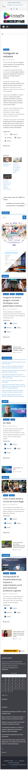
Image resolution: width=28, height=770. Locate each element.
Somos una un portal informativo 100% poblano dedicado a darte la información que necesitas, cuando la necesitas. (13, 663)
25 (17, 688)
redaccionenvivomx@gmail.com (10, 667)
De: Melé (7, 423)
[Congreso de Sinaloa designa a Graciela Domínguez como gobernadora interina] (14, 285)
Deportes (6, 495)
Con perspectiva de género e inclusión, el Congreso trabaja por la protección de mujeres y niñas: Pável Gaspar (14, 376)
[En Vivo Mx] (3, 27)
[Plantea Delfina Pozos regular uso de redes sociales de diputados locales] (7, 635)
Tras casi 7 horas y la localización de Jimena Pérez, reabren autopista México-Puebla (7, 184)
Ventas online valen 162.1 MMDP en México (14, 198)
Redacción (15, 309)
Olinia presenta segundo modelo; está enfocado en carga (18, 348)
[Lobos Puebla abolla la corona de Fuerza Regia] (14, 486)
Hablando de (6, 419)
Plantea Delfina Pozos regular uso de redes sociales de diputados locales (18, 634)
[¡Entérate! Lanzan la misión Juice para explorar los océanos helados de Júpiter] (17, 159)
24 (13, 688)
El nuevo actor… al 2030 (17, 468)
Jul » (7, 695)
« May (3, 695)
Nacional (12, 294)
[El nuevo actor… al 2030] (7, 469)
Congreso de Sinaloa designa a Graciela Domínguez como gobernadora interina (12, 301)
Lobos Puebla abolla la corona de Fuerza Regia (13, 500)
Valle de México (19, 294)
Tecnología (6, 49)
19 (21, 685)
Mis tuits (4, 752)
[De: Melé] (14, 410)
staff (13, 59)
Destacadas (6, 294)
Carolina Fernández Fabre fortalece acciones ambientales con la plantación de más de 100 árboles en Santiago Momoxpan (13, 386)
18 (17, 685)
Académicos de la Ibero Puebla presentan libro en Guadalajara (15, 205)
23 (10, 688)
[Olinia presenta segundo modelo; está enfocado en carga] (7, 349)
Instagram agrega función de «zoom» (7, 164)
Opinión (12, 419)
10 (13, 682)
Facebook (4, 699)
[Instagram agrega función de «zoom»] (7, 159)
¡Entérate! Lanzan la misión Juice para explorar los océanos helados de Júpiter (16, 167)
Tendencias (13, 573)
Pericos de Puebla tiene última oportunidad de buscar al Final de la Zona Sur (19, 545)
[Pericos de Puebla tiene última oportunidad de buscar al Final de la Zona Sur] (7, 546)
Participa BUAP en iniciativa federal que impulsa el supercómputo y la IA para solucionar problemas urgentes (12, 583)
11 (17, 682)
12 (21, 682)
